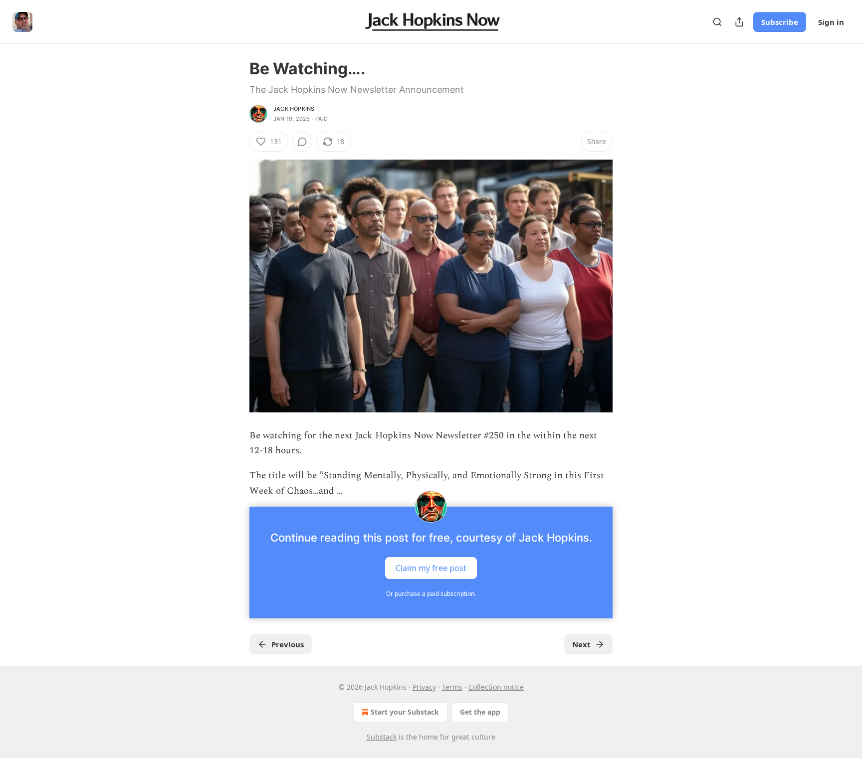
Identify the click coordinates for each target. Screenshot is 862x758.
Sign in (831, 22)
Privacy (424, 687)
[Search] (717, 22)
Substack (382, 737)
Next (581, 644)
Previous (287, 644)
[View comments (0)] (302, 142)
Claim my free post (431, 568)
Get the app (480, 712)
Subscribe (779, 22)
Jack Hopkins (293, 108)
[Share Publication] (739, 22)
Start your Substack (405, 712)
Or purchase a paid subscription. (431, 593)
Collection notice (496, 687)
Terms (452, 687)
